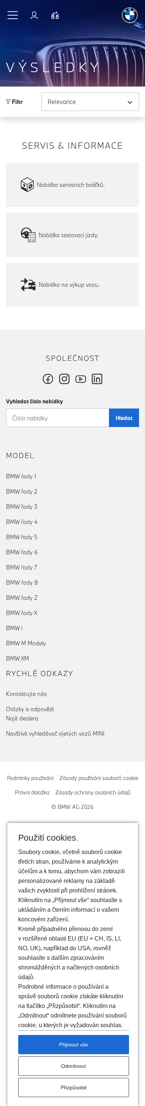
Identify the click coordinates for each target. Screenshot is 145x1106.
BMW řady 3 (22, 506)
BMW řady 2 (21, 491)
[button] (13, 15)
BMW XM (17, 658)
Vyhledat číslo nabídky (34, 401)
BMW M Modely (26, 643)
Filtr (16, 101)
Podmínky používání (30, 777)
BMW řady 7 (21, 567)
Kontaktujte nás (26, 693)
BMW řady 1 (21, 476)
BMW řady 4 (22, 521)
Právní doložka (32, 792)
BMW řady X (21, 612)
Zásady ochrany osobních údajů (92, 792)
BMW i (14, 628)
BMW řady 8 (22, 582)
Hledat (124, 417)
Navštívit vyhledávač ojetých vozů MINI (55, 733)
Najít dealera (22, 718)
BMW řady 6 (22, 552)
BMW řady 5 (22, 537)
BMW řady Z (22, 597)
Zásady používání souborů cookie (98, 777)
